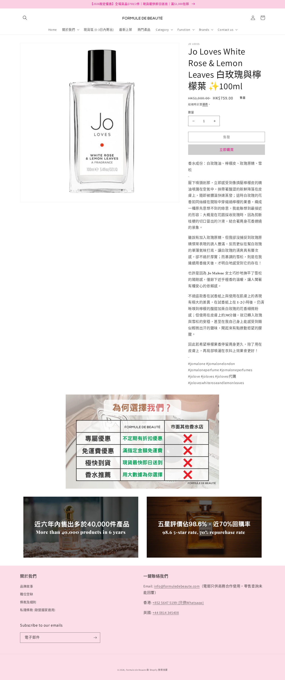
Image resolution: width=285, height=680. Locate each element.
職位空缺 (26, 594)
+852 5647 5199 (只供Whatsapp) (178, 602)
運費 (205, 104)
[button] (25, 18)
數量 (191, 112)
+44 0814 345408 (166, 612)
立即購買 (227, 150)
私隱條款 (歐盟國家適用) (37, 610)
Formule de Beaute (136, 669)
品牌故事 (26, 586)
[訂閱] (95, 637)
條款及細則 (28, 602)
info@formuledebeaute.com (177, 586)
